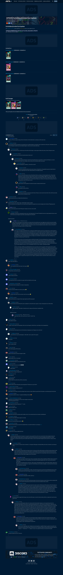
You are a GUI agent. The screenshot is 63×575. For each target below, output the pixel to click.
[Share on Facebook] (11, 23)
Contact (32, 563)
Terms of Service (28, 563)
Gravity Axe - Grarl (10, 50)
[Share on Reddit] (7, 23)
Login (27, 114)
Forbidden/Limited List (10, 28)
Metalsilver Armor (10, 73)
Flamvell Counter (9, 61)
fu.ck (41, 424)
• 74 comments (31, 19)
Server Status (35, 563)
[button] (31, 32)
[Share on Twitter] (9, 23)
